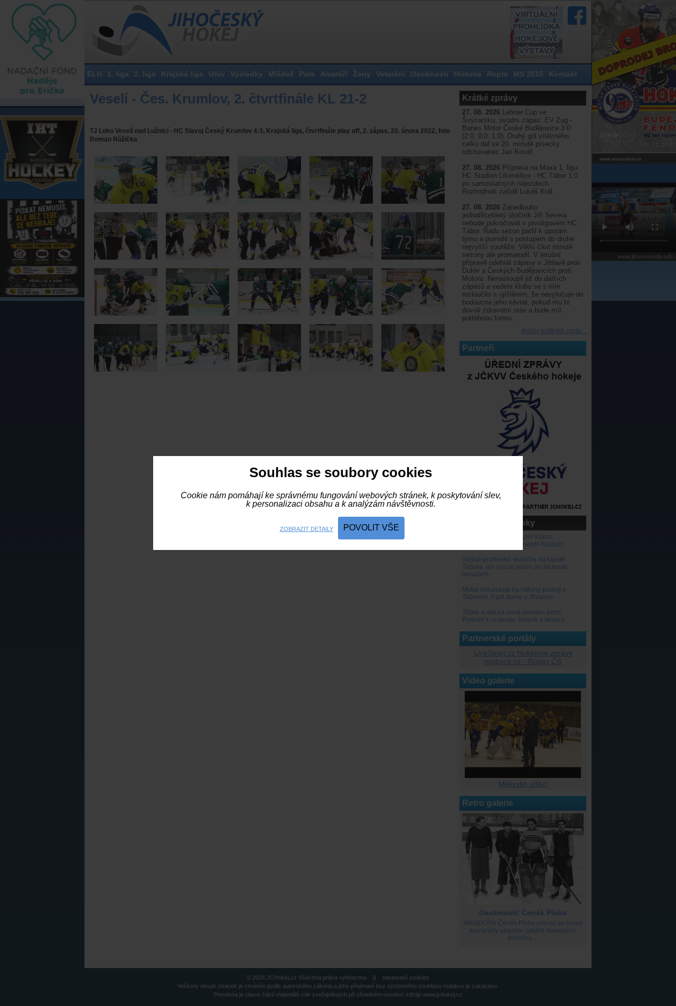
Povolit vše (371, 527)
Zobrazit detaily (306, 529)
